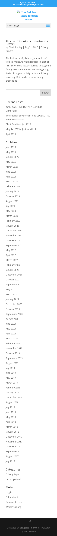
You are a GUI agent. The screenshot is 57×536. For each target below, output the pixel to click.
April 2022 (11, 255)
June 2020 (11, 323)
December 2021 (14, 274)
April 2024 (11, 176)
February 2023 (13, 220)
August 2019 (12, 363)
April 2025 (11, 134)
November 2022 (14, 235)
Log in (9, 492)
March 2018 (12, 426)
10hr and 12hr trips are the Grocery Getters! (27, 43)
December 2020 (14, 304)
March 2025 (12, 166)
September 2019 (14, 358)
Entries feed (12, 497)
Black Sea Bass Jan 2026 (18, 124)
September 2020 (14, 313)
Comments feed (14, 501)
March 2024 (12, 181)
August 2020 (12, 318)
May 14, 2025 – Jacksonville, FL (22, 129)
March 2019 (12, 382)
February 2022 (13, 264)
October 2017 (13, 446)
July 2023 (10, 205)
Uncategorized (13, 479)
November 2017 (14, 441)
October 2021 (13, 279)
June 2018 (11, 412)
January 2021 (12, 299)
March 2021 (12, 294)
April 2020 (11, 333)
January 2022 (12, 269)
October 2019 (13, 353)
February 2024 (13, 186)
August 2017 (12, 456)
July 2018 (10, 407)
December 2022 (14, 230)
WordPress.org (13, 506)
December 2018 (14, 397)
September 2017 (14, 451)
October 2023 (13, 196)
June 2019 (11, 372)
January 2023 (12, 225)
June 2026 (11, 147)
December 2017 (14, 436)
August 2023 (12, 201)
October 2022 (13, 240)
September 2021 (14, 284)
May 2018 (11, 417)
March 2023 (12, 215)
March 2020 (12, 338)
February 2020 (13, 343)
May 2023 (11, 210)
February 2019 (13, 387)
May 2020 (11, 328)
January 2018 (12, 431)
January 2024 (12, 191)
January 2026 (12, 156)
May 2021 (11, 289)
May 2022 (11, 250)
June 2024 (11, 171)
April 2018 (11, 421)
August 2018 (12, 402)
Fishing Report (13, 474)
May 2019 (11, 377)
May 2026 (11, 152)
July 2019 (10, 367)
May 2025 (11, 161)
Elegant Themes (29, 527)
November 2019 (14, 348)
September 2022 (14, 245)
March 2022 (12, 259)
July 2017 (10, 461)
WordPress (30, 531)
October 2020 (13, 309)
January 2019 (12, 392)
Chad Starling (15, 47)
